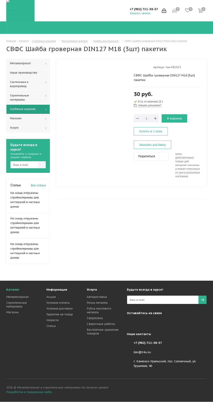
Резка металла (97, 303)
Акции (51, 297)
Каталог (12, 289)
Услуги (92, 289)
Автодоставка (97, 297)
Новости (52, 320)
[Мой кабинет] (164, 10)
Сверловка (95, 318)
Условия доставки (59, 308)
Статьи (51, 326)
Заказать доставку (152, 145)
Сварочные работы (101, 324)
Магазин (12, 312)
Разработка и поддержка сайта (29, 392)
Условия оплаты (58, 303)
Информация (56, 289)
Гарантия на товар (59, 314)
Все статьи (38, 185)
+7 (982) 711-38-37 (144, 9)
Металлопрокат (17, 297)
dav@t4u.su (142, 352)
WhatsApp (152, 322)
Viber (141, 322)
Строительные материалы (16, 304)
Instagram (131, 322)
